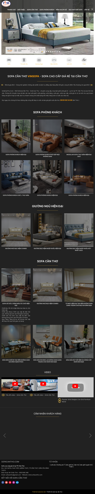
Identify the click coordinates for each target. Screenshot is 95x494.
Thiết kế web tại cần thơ (54, 492)
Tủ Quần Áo (24, 64)
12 (59, 51)
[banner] (47, 27)
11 (57, 51)
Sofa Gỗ (69, 64)
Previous (4, 27)
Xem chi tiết (16, 136)
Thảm (84, 64)
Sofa (9, 64)
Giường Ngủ (39, 64)
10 (54, 51)
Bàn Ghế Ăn (54, 64)
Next (90, 27)
